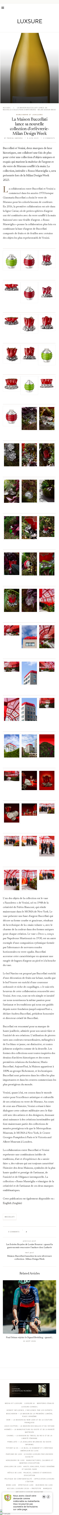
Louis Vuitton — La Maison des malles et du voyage (29, 1426)
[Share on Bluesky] (48, 1232)
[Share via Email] (51, 1232)
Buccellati (10, 1217)
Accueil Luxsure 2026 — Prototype (24, 1488)
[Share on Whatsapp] (43, 1232)
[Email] (39, 28)
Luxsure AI (29, 1403)
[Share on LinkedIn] (40, 1232)
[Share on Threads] (46, 1232)
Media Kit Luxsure (13, 1403)
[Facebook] (19, 28)
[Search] (56, 8)
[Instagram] (27, 28)
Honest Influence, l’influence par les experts (29, 1410)
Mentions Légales (45, 1403)
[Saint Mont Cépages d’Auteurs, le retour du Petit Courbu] (29, 68)
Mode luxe (11, 1485)
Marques (47, 1488)
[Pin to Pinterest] (37, 1232)
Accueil (7, 108)
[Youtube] (35, 28)
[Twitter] (23, 28)
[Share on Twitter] (35, 1232)
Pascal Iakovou (15, 138)
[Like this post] (28, 1232)
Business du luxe (44, 1485)
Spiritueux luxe (26, 1485)
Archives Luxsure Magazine (29, 1492)
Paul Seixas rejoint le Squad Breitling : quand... (29, 1337)
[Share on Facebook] (32, 1232)
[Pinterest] (31, 28)
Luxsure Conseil (29, 1407)
